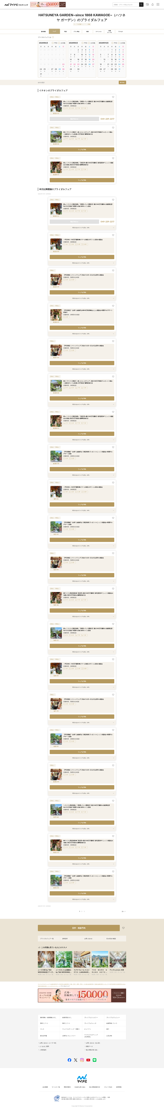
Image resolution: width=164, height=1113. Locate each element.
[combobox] (126, 5)
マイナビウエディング (43, 984)
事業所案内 (67, 1087)
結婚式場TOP (54, 984)
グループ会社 (108, 1087)
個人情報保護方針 (94, 1087)
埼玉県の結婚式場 (63, 984)
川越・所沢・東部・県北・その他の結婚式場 (81, 984)
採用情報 (119, 1087)
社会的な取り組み (80, 1087)
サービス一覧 (56, 1087)
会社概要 (45, 1087)
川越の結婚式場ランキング (101, 984)
